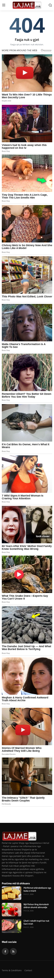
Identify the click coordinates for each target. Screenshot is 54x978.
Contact (28, 970)
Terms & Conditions (12, 970)
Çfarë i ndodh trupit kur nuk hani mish (36, 922)
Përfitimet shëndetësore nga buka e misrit (37, 889)
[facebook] (5, 951)
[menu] (4, 5)
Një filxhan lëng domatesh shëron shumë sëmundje (36, 906)
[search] (50, 5)
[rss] (13, 951)
